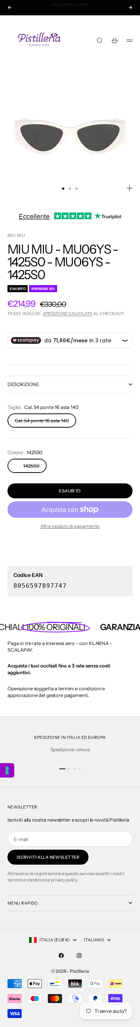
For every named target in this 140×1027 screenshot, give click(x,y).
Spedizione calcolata (68, 313)
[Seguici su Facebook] (61, 956)
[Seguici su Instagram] (79, 956)
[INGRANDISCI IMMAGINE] (129, 188)
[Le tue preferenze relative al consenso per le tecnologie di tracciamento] (7, 770)
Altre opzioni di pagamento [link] (70, 526)
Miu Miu (16, 235)
